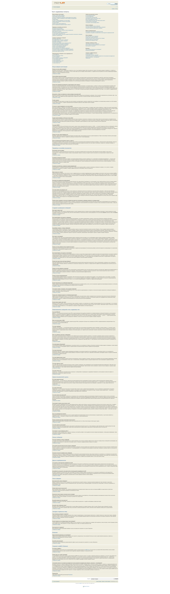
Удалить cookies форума (106, 581)
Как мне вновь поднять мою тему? (58, 51)
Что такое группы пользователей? (91, 17)
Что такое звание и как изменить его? (58, 33)
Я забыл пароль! (55, 19)
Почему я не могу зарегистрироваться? (59, 23)
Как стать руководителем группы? (91, 19)
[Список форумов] (59, 3)
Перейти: (88, 578)
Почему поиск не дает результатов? (92, 37)
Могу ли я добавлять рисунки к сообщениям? (60, 57)
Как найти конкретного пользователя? (92, 39)
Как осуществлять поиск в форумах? (92, 36)
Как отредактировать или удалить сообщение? (60, 39)
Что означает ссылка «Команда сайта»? (92, 22)
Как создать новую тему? (56, 38)
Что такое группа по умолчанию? (91, 21)
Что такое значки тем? (56, 62)
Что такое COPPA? (55, 22)
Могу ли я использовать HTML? (57, 55)
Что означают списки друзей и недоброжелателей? (94, 31)
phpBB (80, 583)
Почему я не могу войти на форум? (58, 15)
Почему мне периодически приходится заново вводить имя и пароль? (64, 17)
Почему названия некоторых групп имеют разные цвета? (95, 20)
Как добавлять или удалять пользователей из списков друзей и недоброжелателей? (100, 32)
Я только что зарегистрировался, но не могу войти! (61, 20)
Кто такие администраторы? (90, 15)
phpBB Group (87, 549)
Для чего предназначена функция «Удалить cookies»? (61, 24)
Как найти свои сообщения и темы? (92, 40)
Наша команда (98, 581)
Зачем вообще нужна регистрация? (58, 16)
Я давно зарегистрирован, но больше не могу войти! (61, 21)
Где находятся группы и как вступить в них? (93, 18)
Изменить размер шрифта (117, 6)
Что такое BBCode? (55, 54)
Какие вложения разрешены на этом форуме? (93, 49)
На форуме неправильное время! (58, 29)
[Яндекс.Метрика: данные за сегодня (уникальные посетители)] (86, 586)
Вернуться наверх (56, 73)
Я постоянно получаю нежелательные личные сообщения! (95, 27)
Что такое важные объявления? (57, 58)
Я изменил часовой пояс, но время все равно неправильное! (62, 30)
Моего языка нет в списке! (56, 31)
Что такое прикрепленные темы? (58, 60)
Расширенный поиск (114, 4)
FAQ (113, 8)
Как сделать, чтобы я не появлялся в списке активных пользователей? (64, 18)
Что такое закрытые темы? (57, 61)
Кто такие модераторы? (90, 16)
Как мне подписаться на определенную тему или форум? (95, 44)
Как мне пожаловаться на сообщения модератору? (61, 48)
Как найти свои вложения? (90, 50)
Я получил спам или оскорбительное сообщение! (94, 28)
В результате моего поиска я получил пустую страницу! (95, 38)
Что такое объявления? (56, 59)
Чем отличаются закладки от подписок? (92, 43)
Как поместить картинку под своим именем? (60, 32)
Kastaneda (70, 574)
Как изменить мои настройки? (57, 28)
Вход (117, 8)
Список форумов (56, 581)
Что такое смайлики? (56, 56)
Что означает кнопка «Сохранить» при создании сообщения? (62, 49)
